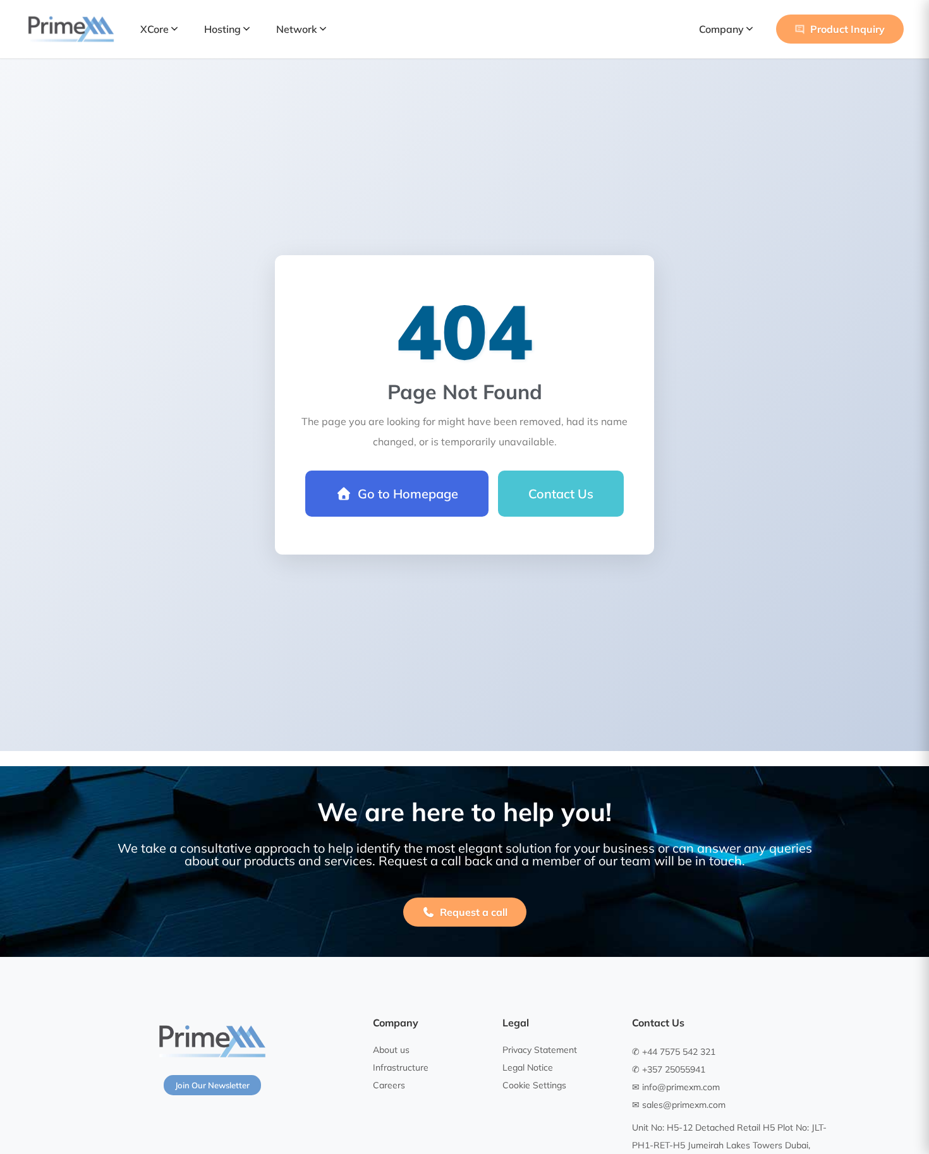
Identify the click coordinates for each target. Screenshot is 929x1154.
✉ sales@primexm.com (679, 1104)
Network (296, 29)
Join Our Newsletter (212, 1085)
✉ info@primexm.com (676, 1087)
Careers (389, 1085)
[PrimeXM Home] (71, 29)
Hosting (222, 29)
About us (391, 1049)
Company (721, 29)
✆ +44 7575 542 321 (673, 1051)
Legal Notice (527, 1067)
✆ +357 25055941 (668, 1069)
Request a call (473, 912)
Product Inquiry (847, 29)
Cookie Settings (534, 1085)
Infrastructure (400, 1067)
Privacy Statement (539, 1049)
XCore (154, 29)
